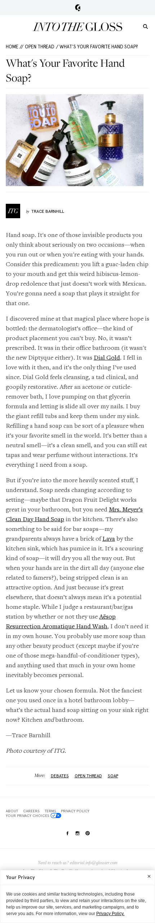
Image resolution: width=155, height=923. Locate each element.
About (12, 811)
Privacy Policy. (110, 913)
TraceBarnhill (47, 211)
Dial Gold (107, 357)
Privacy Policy (75, 811)
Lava (108, 538)
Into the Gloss (77, 26)
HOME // (14, 46)
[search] (145, 26)
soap (113, 775)
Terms (50, 811)
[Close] (149, 876)
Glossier (77, 7)
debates (60, 775)
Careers (31, 811)
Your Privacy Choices (27, 815)
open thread (88, 775)
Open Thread (39, 46)
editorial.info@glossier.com (94, 862)
